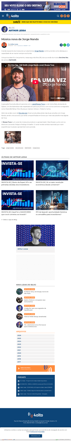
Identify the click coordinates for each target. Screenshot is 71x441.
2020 (19, 353)
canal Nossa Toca (38, 104)
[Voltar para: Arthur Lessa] (35, 235)
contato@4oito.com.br (41, 423)
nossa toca (36, 148)
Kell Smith (28, 148)
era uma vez (19, 148)
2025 (19, 338)
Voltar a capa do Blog (10, 219)
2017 (19, 362)
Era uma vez (23, 113)
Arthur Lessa (14, 44)
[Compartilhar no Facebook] (61, 45)
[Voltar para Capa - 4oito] (21, 16)
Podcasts (22, 377)
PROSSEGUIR (35, 436)
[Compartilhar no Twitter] (68, 45)
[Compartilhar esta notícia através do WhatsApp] (64, 45)
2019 (19, 356)
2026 (19, 335)
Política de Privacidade (37, 431)
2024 (19, 341)
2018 (19, 359)
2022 (19, 347)
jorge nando (10, 148)
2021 (19, 350)
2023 (19, 344)
